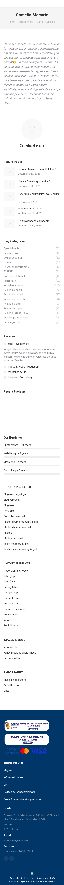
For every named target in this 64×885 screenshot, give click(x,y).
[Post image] (9, 171)
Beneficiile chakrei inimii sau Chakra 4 (38, 195)
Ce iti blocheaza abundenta (33, 221)
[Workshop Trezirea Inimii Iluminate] (38, 405)
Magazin (8, 770)
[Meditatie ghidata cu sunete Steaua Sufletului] (51, 405)
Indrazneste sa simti (30, 208)
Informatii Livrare (13, 777)
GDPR (7, 784)
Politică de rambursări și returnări (23, 799)
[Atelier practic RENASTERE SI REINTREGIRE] (10, 405)
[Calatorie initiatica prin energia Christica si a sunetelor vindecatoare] (24, 405)
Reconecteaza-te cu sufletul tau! (37, 169)
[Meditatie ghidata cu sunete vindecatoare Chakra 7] (24, 418)
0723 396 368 (11, 829)
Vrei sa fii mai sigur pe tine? (34, 181)
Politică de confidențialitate (19, 792)
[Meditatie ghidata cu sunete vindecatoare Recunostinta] (10, 418)
